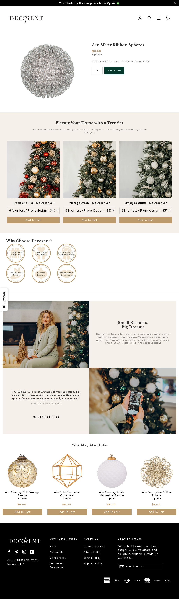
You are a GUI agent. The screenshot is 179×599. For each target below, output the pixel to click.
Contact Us (56, 552)
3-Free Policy (58, 557)
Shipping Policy (93, 563)
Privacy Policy (92, 552)
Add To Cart (114, 70)
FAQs (53, 546)
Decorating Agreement (57, 565)
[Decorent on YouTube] (32, 552)
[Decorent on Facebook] (9, 552)
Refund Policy (92, 557)
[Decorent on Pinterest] (17, 552)
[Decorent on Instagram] (24, 552)
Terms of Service (94, 546)
